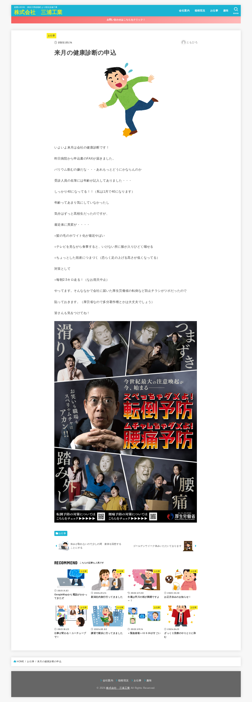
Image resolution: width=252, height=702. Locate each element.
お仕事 (214, 10)
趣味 (226, 10)
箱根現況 (200, 10)
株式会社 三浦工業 (38, 12)
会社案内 (184, 10)
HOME (20, 661)
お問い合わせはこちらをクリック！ (126, 19)
